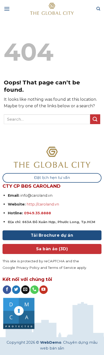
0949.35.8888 (37, 213)
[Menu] (7, 9)
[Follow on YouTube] (43, 289)
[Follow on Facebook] (7, 289)
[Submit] (95, 119)
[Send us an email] (25, 289)
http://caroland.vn (43, 204)
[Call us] (34, 289)
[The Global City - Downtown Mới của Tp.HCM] (52, 9)
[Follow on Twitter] (16, 289)
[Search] (98, 9)
